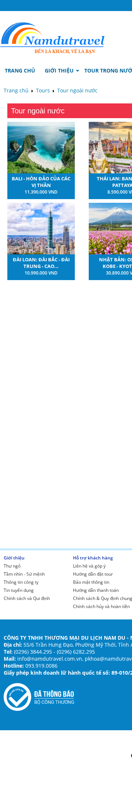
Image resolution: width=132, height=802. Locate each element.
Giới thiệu (14, 558)
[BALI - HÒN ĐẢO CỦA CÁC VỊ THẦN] (41, 171)
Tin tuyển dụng (19, 590)
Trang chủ (16, 90)
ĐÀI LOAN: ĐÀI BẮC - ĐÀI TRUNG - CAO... (41, 262)
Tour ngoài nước (77, 90)
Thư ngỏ (12, 566)
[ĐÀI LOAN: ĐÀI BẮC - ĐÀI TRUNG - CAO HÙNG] (41, 252)
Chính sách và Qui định (27, 598)
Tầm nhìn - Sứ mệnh (24, 574)
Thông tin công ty (21, 582)
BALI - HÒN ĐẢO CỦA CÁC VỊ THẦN (41, 181)
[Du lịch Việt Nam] (52, 36)
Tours (43, 90)
